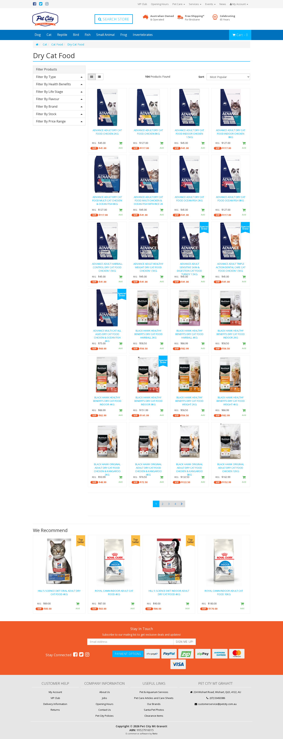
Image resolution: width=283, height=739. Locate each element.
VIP (94, 148)
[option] (59, 575)
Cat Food (57, 44)
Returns (55, 709)
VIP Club (142, 4)
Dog (38, 35)
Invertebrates (143, 35)
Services (194, 4)
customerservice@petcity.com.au (217, 704)
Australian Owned (162, 17)
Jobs (104, 698)
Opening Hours (160, 4)
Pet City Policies (104, 715)
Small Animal (105, 35)
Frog (123, 35)
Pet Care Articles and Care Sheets (153, 698)
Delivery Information (55, 704)
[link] (75, 654)
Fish (87, 35)
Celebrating (227, 17)
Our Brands (154, 704)
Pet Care (177, 4)
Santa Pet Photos (154, 709)
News (222, 4)
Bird (76, 35)
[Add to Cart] (120, 145)
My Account (55, 692)
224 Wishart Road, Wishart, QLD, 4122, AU (217, 692)
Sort (201, 77)
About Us (104, 692)
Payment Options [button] (128, 654)
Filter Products (46, 69)
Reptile (62, 35)
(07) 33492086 (217, 698)
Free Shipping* (194, 17)
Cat (49, 35)
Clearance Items (153, 715)
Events (209, 4)
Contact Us (104, 709)
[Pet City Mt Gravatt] (51, 19)
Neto (154, 733)
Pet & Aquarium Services (154, 692)
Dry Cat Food (75, 44)
